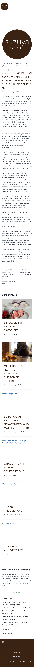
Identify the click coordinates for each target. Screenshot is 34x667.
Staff (7, 334)
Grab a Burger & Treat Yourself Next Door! (16, 608)
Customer (5, 70)
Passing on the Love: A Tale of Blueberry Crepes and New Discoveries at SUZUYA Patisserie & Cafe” (8, 275)
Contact (17, 653)
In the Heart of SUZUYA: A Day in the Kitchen (26, 270)
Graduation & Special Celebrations (14, 467)
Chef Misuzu (7, 92)
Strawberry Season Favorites (13, 326)
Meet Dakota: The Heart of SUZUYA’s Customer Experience (17, 373)
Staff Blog (12, 70)
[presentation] (17, 309)
